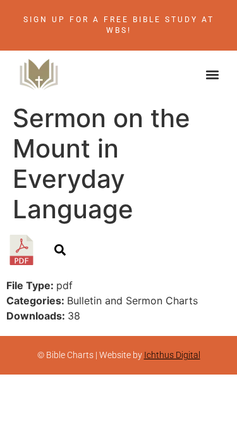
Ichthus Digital (172, 355)
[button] (212, 74)
